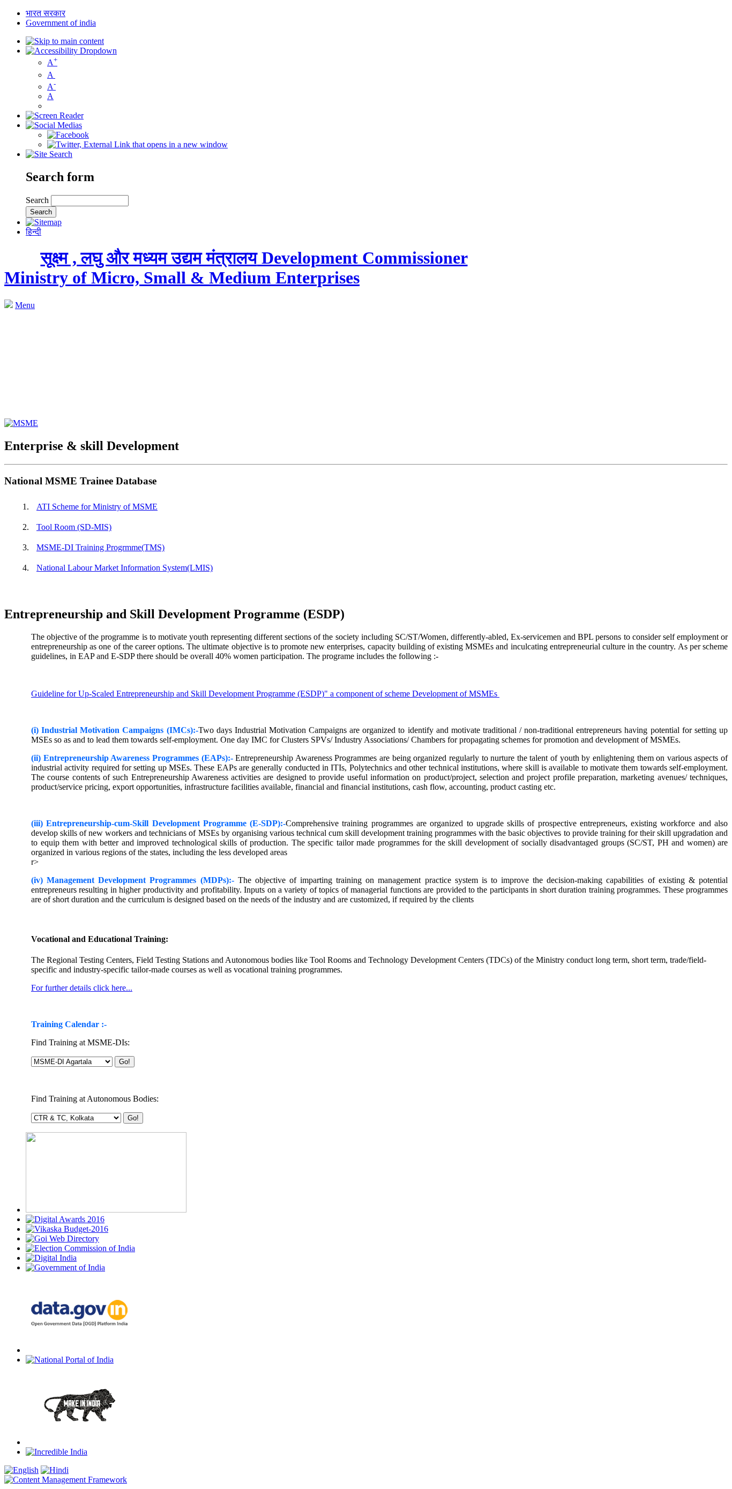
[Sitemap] (44, 222)
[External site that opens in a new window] (68, 134)
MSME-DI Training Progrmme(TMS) (100, 547)
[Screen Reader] (55, 115)
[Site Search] (49, 154)
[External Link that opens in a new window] (21, 423)
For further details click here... (81, 987)
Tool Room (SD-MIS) (73, 527)
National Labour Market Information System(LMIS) (124, 567)
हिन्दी (33, 231)
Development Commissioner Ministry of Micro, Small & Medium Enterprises (236, 267)
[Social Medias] (54, 125)
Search (38, 200)
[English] (21, 1470)
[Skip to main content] (65, 41)
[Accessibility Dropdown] (71, 50)
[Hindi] (55, 1470)
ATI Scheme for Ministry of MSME (97, 506)
